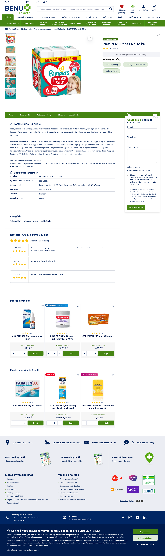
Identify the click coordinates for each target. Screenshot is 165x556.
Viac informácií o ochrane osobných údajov (23, 550)
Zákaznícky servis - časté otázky (72, 489)
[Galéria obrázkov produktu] (10, 38)
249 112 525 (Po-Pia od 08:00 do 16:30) (27, 517)
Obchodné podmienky (68, 482)
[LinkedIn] (144, 517)
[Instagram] (130, 517)
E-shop (8, 17)
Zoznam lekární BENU (15, 496)
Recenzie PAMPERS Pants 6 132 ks (29, 234)
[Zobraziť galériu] (90, 38)
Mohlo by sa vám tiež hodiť (24, 370)
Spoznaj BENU (154, 17)
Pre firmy (10, 486)
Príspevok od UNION (71, 17)
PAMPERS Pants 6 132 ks (27, 123)
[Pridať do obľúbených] (158, 35)
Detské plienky (45, 221)
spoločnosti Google (97, 543)
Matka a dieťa (15, 221)
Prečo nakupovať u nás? (69, 479)
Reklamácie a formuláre (69, 493)
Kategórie (15, 216)
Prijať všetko (145, 532)
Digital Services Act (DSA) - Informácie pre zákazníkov (27, 499)
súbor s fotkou (133, 167)
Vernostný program (47, 17)
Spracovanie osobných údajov (71, 486)
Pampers (106, 35)
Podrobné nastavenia (145, 544)
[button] (143, 9)
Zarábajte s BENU (13, 493)
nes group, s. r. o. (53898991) (50, 176)
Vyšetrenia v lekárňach (112, 17)
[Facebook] (123, 517)
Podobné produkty (20, 300)
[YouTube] (137, 517)
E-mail (130, 127)
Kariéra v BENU (135, 17)
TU (142, 184)
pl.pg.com (43, 180)
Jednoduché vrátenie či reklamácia (73, 499)
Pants (41, 198)
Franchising (11, 489)
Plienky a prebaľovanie (30, 221)
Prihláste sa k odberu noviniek (79, 519)
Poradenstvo (91, 17)
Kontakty (10, 479)
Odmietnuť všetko (145, 538)
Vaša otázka (132, 147)
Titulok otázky (133, 137)
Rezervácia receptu (25, 17)
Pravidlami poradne (137, 192)
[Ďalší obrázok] (90, 71)
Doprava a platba (66, 496)
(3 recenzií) (114, 48)
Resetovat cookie (13, 503)
